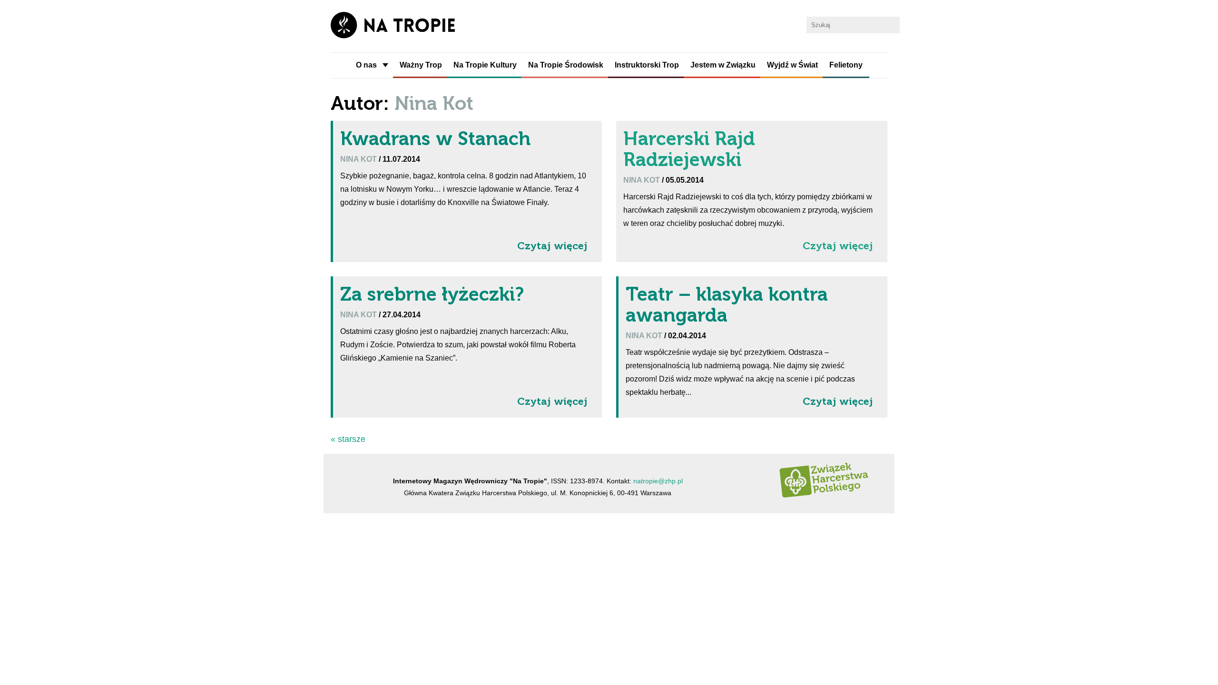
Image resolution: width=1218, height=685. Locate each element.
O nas (366, 65)
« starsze (348, 439)
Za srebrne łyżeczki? (432, 294)
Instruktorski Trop (647, 65)
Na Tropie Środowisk (565, 65)
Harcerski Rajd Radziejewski (689, 149)
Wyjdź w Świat (792, 65)
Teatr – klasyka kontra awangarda (727, 304)
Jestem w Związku (723, 65)
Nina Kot (359, 159)
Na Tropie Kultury (485, 65)
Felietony (846, 65)
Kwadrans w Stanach (435, 138)
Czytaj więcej (552, 246)
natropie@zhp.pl (658, 481)
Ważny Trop (421, 65)
